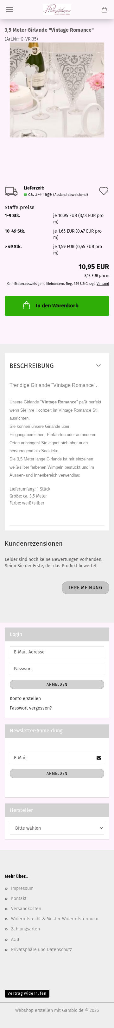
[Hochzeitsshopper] (57, 9)
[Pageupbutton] (96, 1018)
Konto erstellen (25, 698)
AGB (15, 939)
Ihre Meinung (85, 587)
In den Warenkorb (57, 305)
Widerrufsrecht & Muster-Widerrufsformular (55, 919)
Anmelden (57, 684)
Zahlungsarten (25, 929)
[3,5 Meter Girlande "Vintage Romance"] (57, 90)
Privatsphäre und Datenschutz (41, 949)
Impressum (22, 888)
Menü (9, 9)
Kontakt (19, 898)
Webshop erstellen (34, 1010)
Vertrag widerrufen (27, 993)
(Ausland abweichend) (70, 195)
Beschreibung (32, 365)
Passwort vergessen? (31, 708)
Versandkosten (26, 908)
